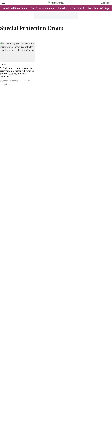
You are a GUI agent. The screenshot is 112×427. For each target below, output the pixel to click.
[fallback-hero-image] (17, 52)
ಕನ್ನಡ (107, 8)
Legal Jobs (93, 8)
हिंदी (101, 8)
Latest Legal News (11, 8)
